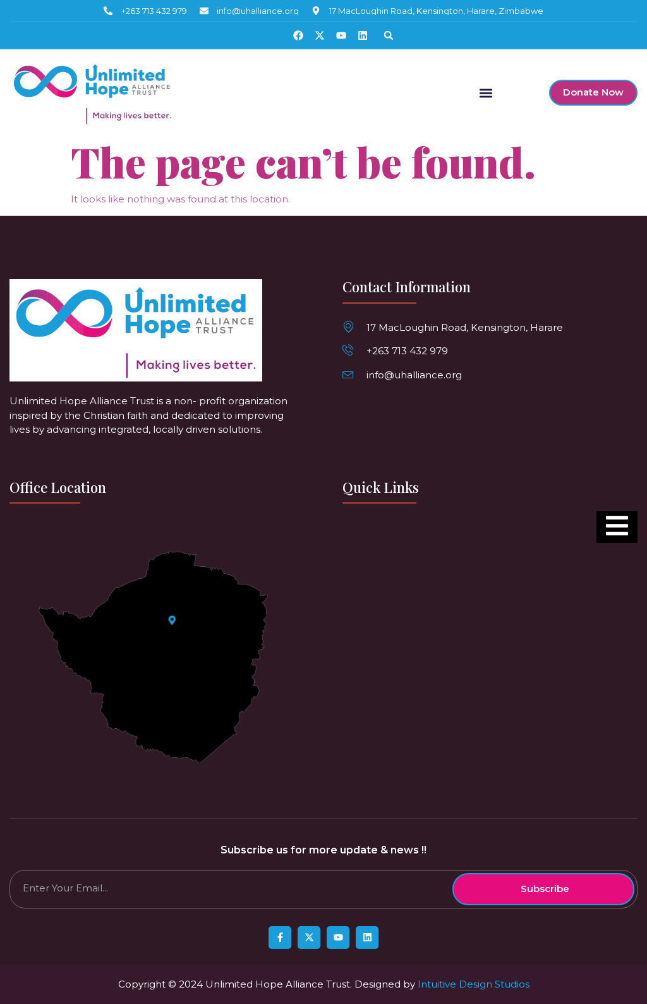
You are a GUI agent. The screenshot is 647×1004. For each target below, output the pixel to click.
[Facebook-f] (280, 937)
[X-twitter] (320, 35)
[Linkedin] (363, 35)
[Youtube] (341, 35)
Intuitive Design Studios (473, 984)
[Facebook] (298, 35)
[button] (388, 35)
